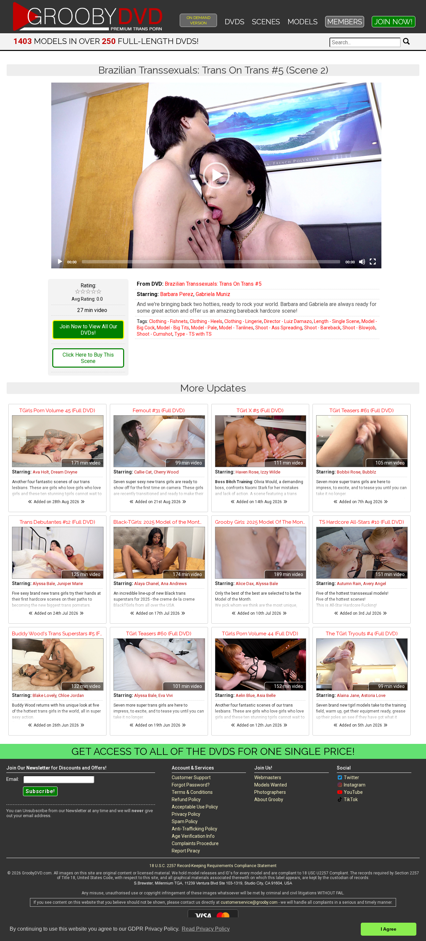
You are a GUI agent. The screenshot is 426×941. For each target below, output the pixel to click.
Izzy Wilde (270, 472)
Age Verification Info (193, 836)
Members (344, 21)
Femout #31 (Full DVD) (159, 411)
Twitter (351, 777)
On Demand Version (198, 20)
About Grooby (268, 799)
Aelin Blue (245, 695)
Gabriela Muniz (213, 294)
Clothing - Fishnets (168, 321)
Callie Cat (143, 472)
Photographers (270, 792)
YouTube (353, 792)
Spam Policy (185, 821)
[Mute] (362, 261)
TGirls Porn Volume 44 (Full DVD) (260, 634)
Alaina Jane (348, 695)
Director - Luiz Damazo (288, 321)
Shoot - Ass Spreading (278, 327)
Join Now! (393, 21)
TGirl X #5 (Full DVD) (260, 411)
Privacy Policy (186, 814)
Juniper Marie (70, 583)
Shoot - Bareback (322, 327)
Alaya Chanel (146, 583)
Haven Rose (247, 472)
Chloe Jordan (71, 695)
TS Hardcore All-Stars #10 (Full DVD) (361, 522)
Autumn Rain (349, 583)
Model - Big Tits (173, 327)
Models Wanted (270, 784)
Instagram (354, 784)
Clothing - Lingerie (243, 321)
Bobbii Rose (348, 472)
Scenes (266, 21)
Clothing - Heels (206, 321)
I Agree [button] (388, 929)
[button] (216, 175)
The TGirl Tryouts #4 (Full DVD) (362, 634)
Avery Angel (374, 583)
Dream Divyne (64, 472)
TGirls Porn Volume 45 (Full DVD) (57, 411)
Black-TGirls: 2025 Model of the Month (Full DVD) (158, 522)
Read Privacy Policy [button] (206, 929)
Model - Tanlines (236, 327)
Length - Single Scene (336, 321)
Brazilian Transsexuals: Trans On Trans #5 (213, 284)
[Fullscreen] (372, 261)
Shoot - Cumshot (154, 334)
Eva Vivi (165, 695)
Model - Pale (204, 327)
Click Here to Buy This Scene (88, 358)
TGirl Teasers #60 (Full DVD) (158, 634)
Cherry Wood (166, 472)
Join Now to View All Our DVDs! (88, 329)
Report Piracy (186, 850)
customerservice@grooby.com (249, 902)
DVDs (234, 21)
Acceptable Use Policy (195, 806)
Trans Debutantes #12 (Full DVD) (57, 522)
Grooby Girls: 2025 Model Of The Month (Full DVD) (260, 522)
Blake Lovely (44, 695)
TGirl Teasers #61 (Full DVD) (361, 411)
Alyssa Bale (44, 583)
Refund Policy (186, 799)
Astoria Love (373, 695)
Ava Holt (41, 472)
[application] (216, 175)
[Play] (60, 261)
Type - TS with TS (193, 334)
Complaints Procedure (195, 843)
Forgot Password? (191, 784)
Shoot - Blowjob (358, 327)
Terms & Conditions (192, 792)
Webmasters (267, 777)
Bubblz (369, 472)
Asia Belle (266, 695)
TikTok (351, 799)
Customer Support (191, 777)
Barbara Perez (176, 294)
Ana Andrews (174, 583)
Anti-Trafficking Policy (194, 828)
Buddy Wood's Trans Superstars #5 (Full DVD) (57, 634)
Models (303, 21)
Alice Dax (245, 583)
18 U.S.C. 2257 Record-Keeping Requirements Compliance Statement (213, 865)
